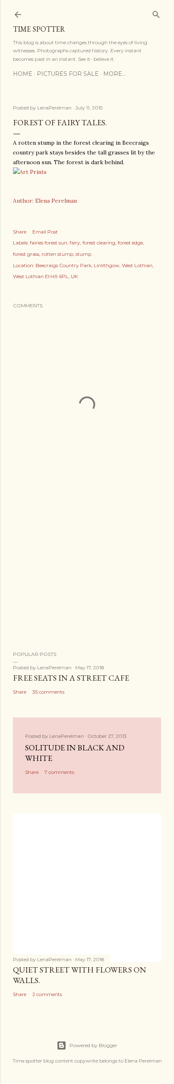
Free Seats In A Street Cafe (71, 678)
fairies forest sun (48, 243)
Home (22, 73)
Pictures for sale (68, 73)
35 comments (48, 692)
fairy (75, 243)
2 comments (47, 994)
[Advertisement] (87, 574)
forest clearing (99, 243)
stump (83, 254)
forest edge (130, 243)
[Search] (156, 13)
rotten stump (57, 254)
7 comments (59, 772)
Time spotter (39, 29)
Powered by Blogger (93, 1045)
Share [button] (19, 232)
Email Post (45, 232)
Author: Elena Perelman (45, 200)
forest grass (26, 254)
